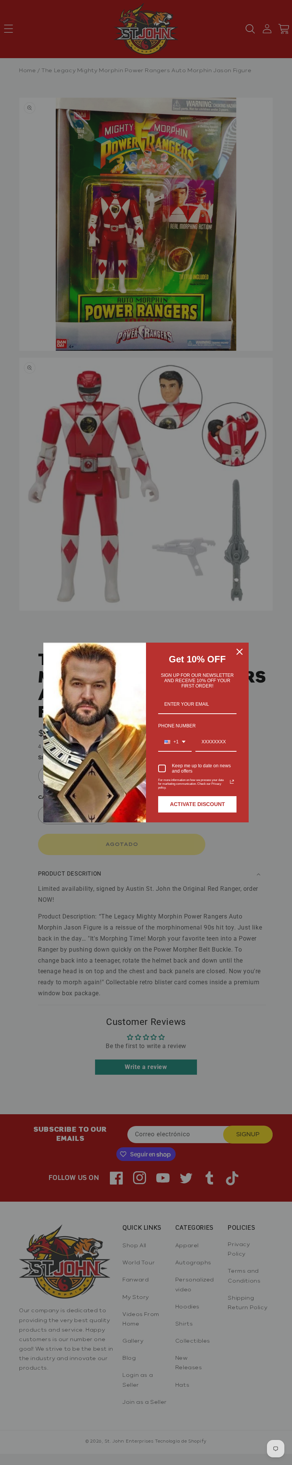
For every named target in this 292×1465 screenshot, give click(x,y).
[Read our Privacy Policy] (231, 781)
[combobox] (175, 742)
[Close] (239, 652)
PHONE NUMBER (177, 726)
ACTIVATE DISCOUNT (197, 804)
